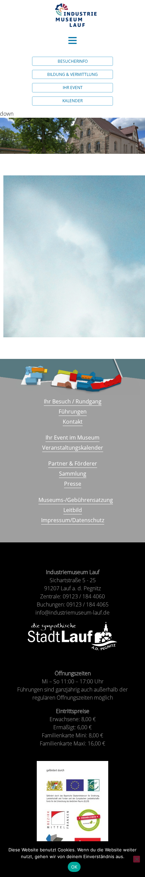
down (6, 113)
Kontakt (73, 421)
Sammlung (72, 473)
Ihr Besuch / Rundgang (73, 401)
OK (74, 867)
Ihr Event (73, 87)
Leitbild (72, 510)
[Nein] (136, 859)
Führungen (73, 411)
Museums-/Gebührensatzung (75, 500)
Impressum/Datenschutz (72, 520)
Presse (72, 483)
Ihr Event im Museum (72, 437)
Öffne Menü (72, 40)
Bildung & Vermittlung (72, 74)
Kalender (72, 101)
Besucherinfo (73, 61)
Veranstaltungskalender (72, 447)
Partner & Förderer (72, 463)
